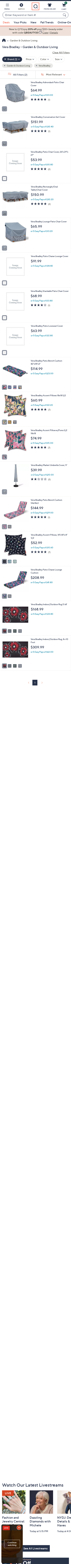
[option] (35, 31)
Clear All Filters (61, 52)
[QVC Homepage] (4, 41)
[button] (7, 7)
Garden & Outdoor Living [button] (18, 65)
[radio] (4, 109)
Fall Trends (47, 22)
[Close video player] (19, 1528)
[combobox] (32, 15)
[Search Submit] (65, 15)
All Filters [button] (20, 74)
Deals (6, 22)
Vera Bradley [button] (44, 65)
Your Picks (20, 22)
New (33, 22)
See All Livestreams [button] (35, 1548)
